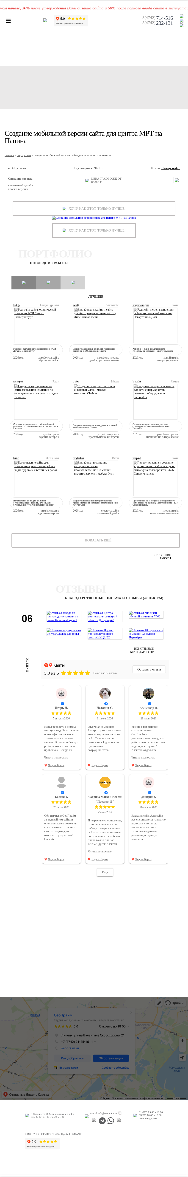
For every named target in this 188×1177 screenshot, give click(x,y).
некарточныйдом (141, 305)
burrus (16, 458)
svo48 (75, 305)
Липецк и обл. (170, 168)
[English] (181, 25)
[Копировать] (120, 1113)
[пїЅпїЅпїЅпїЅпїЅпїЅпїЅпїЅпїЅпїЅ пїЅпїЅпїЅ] (94, 1121)
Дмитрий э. (148, 796)
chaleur (76, 381)
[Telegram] (102, 1121)
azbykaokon (78, 458)
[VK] (119, 1121)
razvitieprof (18, 381)
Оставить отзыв (149, 669)
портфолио (24, 155)
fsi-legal (16, 305)
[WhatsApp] (110, 1121)
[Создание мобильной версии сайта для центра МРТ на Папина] (94, 218)
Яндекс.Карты (56, 765)
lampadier (137, 381)
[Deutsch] (181, 21)
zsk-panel (137, 458)
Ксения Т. (61, 796)
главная (9, 155)
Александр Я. (149, 708)
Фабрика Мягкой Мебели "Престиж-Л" (105, 799)
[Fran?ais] (181, 16)
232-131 (157, 23)
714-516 (157, 18)
